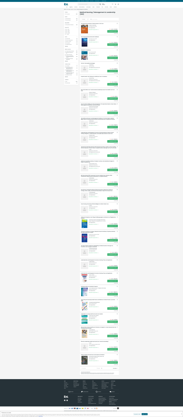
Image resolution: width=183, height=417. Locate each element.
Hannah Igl (91, 219)
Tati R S (91, 205)
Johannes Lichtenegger (96, 219)
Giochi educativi (104, 384)
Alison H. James (68, 41)
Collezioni (74, 386)
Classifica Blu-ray (95, 385)
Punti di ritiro (79, 398)
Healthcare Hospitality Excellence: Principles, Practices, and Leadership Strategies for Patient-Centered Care (97, 162)
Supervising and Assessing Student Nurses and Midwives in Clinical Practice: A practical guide (98, 300)
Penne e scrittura (113, 385)
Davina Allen (68, 38)
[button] (100, 4)
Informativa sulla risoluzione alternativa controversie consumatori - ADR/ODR (95, 410)
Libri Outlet (65, 385)
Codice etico (100, 403)
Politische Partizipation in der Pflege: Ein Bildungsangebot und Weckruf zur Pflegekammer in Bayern (98, 218)
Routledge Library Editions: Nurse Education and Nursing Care (70, 71)
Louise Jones (91, 315)
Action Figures (104, 388)
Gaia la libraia (80, 402)
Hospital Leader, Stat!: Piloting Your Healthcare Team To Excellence (94, 76)
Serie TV (93, 386)
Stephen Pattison (96, 356)
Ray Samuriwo (92, 356)
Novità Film (93, 382)
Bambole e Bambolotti (105, 386)
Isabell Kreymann (69, 44)
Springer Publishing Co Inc (69, 53)
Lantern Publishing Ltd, (92, 303)
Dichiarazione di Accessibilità (67, 410)
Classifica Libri (66, 384)
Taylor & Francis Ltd (69, 54)
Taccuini (112, 382)
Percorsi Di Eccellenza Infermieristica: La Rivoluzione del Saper (69, 68)
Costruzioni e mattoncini (105, 382)
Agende (112, 384)
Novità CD (84, 382)
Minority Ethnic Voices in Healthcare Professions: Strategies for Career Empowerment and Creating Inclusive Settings (98, 328)
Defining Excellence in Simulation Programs (89, 286)
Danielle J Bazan (92, 135)
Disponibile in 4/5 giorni (69, 24)
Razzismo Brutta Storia (112, 404)
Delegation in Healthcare (86, 50)
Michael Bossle (103, 219)
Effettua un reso (90, 400)
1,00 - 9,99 (67, 29)
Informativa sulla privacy (109, 410)
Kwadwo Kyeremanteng (93, 248)
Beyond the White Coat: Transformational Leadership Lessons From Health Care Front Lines (98, 90)
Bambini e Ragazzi (95, 388)
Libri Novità (65, 382)
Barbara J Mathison (93, 92)
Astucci (112, 388)
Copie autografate (76, 385)
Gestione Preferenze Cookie (92, 403)
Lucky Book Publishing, (92, 249)
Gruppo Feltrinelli (111, 398)
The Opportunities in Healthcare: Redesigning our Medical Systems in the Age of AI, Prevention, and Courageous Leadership (97, 246)
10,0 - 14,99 (67, 30)
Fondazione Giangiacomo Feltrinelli (113, 401)
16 (101, 368)
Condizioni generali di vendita (75, 410)
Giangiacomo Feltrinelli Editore (113, 399)
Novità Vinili (84, 386)
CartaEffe (79, 400)
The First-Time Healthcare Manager (88, 63)
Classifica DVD (94, 384)
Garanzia (89, 402)
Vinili (83, 385)
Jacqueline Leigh (92, 302)
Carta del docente (91, 398)
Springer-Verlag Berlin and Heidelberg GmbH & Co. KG (70, 56)
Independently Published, (92, 79)
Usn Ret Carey (92, 78)
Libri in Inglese (66, 386)
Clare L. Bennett (96, 315)
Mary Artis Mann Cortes (93, 163)
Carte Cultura (90, 399)
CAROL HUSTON (92, 261)
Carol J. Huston (92, 274)
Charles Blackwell (92, 192)
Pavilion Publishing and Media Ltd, (93, 344)
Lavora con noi (101, 402)
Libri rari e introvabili (76, 384)
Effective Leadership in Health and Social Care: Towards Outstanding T (95, 341)
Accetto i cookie (144, 414)
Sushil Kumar (92, 64)
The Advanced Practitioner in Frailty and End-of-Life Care (92, 23)
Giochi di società (104, 385)
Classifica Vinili (85, 388)
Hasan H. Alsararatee (93, 25)
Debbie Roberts (97, 302)
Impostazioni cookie (137, 414)
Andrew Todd (102, 356)
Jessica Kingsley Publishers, (92, 357)
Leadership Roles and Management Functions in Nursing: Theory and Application (96, 260)
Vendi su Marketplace (102, 400)
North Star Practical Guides (94, 106)
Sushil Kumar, (91, 66)
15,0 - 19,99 (67, 31)
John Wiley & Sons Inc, (92, 26)
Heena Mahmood (92, 329)
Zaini (111, 386)
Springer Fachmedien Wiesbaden (69, 59)
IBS (66, 81)
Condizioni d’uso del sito (83, 410)
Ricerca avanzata (103, 4)
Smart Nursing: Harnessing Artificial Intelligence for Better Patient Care (95, 203)
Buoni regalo (79, 399)
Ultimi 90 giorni (68, 18)
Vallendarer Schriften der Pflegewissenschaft (70, 73)
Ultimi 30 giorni (68, 20)
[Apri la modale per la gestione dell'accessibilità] (118, 408)
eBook (65, 388)
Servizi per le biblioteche (102, 398)
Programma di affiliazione (102, 399)
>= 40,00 (67, 34)
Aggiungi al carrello (113, 31)
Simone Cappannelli (69, 40)
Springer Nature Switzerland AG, (93, 234)
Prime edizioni (75, 382)
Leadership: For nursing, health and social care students (92, 313)
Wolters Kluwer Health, (92, 262)
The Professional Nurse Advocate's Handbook (90, 36)
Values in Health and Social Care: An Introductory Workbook (92, 354)
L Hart (90, 149)
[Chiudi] (181, 414)
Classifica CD (85, 384)
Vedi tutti (66, 46)
